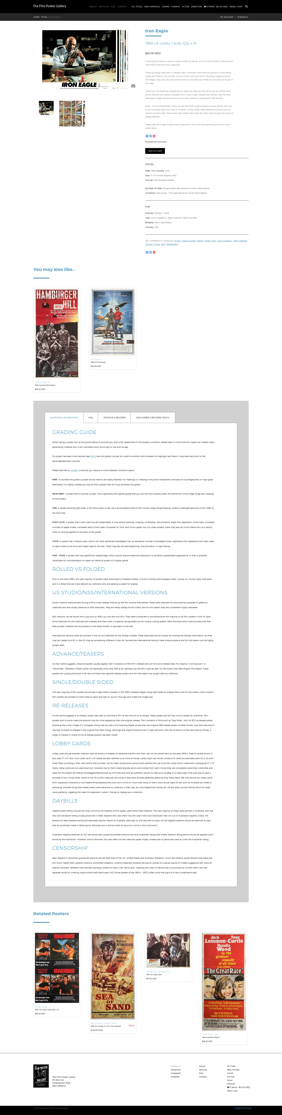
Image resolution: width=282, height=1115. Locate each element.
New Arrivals (152, 6)
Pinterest (175, 1076)
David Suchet (188, 241)
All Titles (137, 6)
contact (74, 470)
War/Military (172, 244)
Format (175, 6)
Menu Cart (236, 6)
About (93, 6)
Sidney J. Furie (152, 244)
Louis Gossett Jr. (225, 241)
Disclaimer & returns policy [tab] (152, 417)
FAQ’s (93, 456)
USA (163, 244)
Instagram (176, 1073)
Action (177, 241)
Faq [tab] (91, 417)
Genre (165, 6)
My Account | (228, 17)
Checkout (242, 17)
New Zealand (240, 241)
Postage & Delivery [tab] (115, 417)
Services (104, 6)
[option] (85, 59)
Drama (200, 241)
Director (196, 6)
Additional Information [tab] (64, 417)
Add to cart (155, 151)
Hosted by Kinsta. (243, 1108)
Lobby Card (210, 241)
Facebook (176, 1069)
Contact (122, 6)
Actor (185, 6)
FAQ (113, 6)
